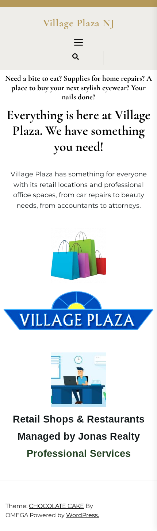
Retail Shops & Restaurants (79, 419)
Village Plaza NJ (78, 23)
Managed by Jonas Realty (79, 436)
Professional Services (79, 453)
